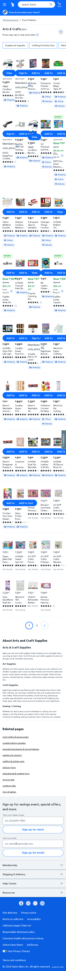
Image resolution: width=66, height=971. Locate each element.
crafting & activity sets (13, 761)
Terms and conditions (14, 960)
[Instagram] (28, 903)
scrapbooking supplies (14, 743)
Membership (10, 865)
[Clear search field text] (47, 4)
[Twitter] (35, 903)
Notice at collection (13, 919)
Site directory (10, 912)
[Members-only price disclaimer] (30, 85)
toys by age (8, 779)
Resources (9, 892)
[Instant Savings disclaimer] (62, 155)
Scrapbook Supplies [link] (15, 45)
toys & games (9, 791)
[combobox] (36, 4)
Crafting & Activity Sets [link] (43, 45)
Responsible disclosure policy (19, 932)
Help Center (10, 883)
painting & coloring (12, 755)
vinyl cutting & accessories (16, 736)
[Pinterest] (42, 903)
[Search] (51, 4)
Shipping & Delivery (14, 874)
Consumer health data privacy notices (23, 938)
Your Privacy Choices (19, 951)
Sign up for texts (33, 829)
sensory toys (9, 767)
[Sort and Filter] (60, 31)
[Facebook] (21, 903)
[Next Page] (44, 625)
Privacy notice (28, 912)
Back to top (58, 967)
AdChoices (32, 944)
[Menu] (5, 4)
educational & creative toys (16, 773)
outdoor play (9, 785)
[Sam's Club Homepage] (12, 4)
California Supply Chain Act (17, 925)
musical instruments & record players (21, 749)
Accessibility (34, 919)
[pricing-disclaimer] (37, 35)
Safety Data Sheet (13, 944)
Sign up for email (33, 853)
